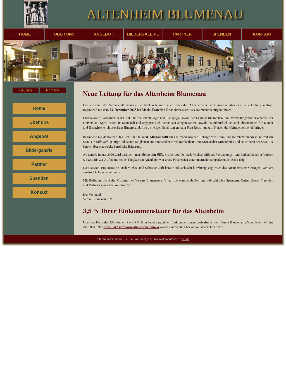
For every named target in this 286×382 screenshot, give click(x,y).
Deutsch (25, 90)
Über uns (64, 34)
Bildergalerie (143, 34)
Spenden (222, 34)
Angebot (103, 34)
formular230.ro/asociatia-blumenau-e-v (131, 227)
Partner (182, 34)
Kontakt (262, 34)
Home (25, 34)
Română (52, 90)
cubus (185, 238)
